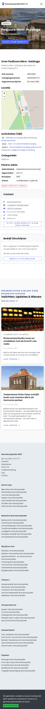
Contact (5, 461)
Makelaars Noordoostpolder (13, 595)
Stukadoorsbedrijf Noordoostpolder (16, 534)
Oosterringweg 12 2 (11, 34)
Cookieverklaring (8, 470)
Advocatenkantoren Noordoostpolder (17, 643)
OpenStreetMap (38, 129)
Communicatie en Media (16, 334)
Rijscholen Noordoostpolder (13, 489)
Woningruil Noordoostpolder (13, 659)
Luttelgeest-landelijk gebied (18, 205)
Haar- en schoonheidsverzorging (22, 144)
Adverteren (6, 464)
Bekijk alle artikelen (8, 301)
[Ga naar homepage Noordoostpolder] (14, 4)
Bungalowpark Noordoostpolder (15, 570)
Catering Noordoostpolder (12, 523)
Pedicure (6, 23)
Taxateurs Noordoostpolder (13, 590)
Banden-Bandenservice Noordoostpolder (19, 640)
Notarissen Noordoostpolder (13, 587)
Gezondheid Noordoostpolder (14, 500)
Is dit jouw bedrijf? (15, 42)
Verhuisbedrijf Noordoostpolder (14, 537)
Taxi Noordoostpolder (10, 495)
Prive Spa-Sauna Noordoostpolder (16, 662)
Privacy (4, 475)
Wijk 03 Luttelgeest (14, 208)
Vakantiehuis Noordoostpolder (14, 567)
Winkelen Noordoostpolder (12, 550)
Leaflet (29, 129)
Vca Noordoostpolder (10, 612)
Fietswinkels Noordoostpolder (14, 492)
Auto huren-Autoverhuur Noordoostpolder (19, 637)
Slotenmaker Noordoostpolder (14, 645)
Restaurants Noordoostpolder (14, 520)
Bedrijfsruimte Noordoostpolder (14, 668)
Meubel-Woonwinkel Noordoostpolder (17, 553)
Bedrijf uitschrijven (22, 259)
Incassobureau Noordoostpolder (15, 665)
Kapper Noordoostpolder (12, 497)
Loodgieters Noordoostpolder (14, 531)
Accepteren (11, 705)
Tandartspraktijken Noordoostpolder (17, 528)
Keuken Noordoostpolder (12, 609)
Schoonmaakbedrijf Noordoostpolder (17, 592)
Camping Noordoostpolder (12, 562)
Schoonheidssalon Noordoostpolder (16, 525)
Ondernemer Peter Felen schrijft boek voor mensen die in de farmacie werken (21, 397)
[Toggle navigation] (41, 4)
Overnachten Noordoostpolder (14, 564)
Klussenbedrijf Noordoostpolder (14, 584)
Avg (3, 472)
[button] (22, 110)
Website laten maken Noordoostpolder (18, 618)
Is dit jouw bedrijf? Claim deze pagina (22, 224)
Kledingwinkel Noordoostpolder (14, 615)
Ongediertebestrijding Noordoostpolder (18, 671)
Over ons (5, 467)
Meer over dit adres (14, 186)
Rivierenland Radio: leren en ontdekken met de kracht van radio (20, 341)
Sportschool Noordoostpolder (14, 620)
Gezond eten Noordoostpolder (14, 506)
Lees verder (10, 359)
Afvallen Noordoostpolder (12, 503)
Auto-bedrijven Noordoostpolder (15, 634)
